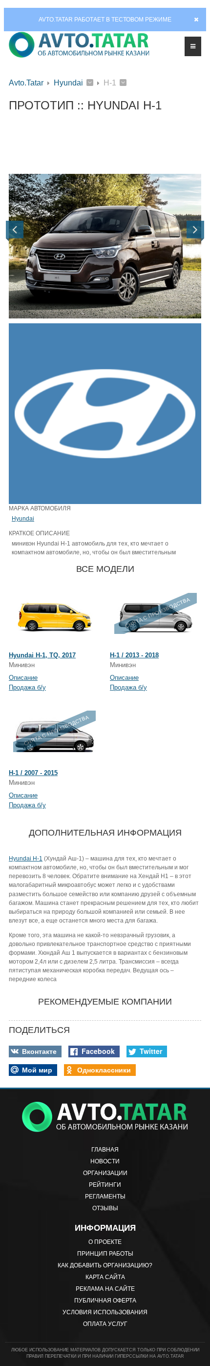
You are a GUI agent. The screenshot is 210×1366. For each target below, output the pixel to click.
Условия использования (105, 1312)
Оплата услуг (105, 1324)
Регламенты (105, 1196)
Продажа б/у (27, 687)
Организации (105, 1173)
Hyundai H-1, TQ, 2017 (42, 655)
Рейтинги (105, 1184)
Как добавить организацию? (105, 1265)
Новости (105, 1161)
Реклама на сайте (105, 1288)
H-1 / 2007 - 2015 (33, 773)
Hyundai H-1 (25, 858)
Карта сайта (105, 1277)
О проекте (105, 1242)
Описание (23, 677)
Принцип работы (105, 1253)
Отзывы (105, 1208)
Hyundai (68, 83)
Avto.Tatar (26, 83)
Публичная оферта (105, 1300)
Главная (105, 1149)
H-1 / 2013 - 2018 (134, 655)
